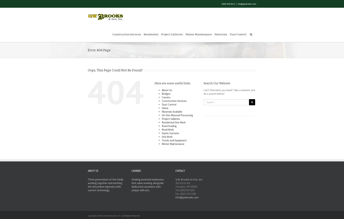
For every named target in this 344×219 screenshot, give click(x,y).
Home (165, 108)
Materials (221, 34)
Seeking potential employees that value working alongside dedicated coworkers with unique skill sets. (148, 185)
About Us (167, 90)
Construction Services (126, 34)
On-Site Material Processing (177, 115)
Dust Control (238, 34)
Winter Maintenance (198, 34)
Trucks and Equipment (174, 140)
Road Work (168, 129)
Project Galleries (172, 34)
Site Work (167, 136)
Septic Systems (170, 133)
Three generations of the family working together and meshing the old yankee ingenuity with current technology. (105, 185)
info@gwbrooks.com (247, 4)
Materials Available (172, 111)
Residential (151, 34)
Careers (166, 97)
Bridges (166, 93)
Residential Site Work (174, 122)
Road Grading (169, 126)
